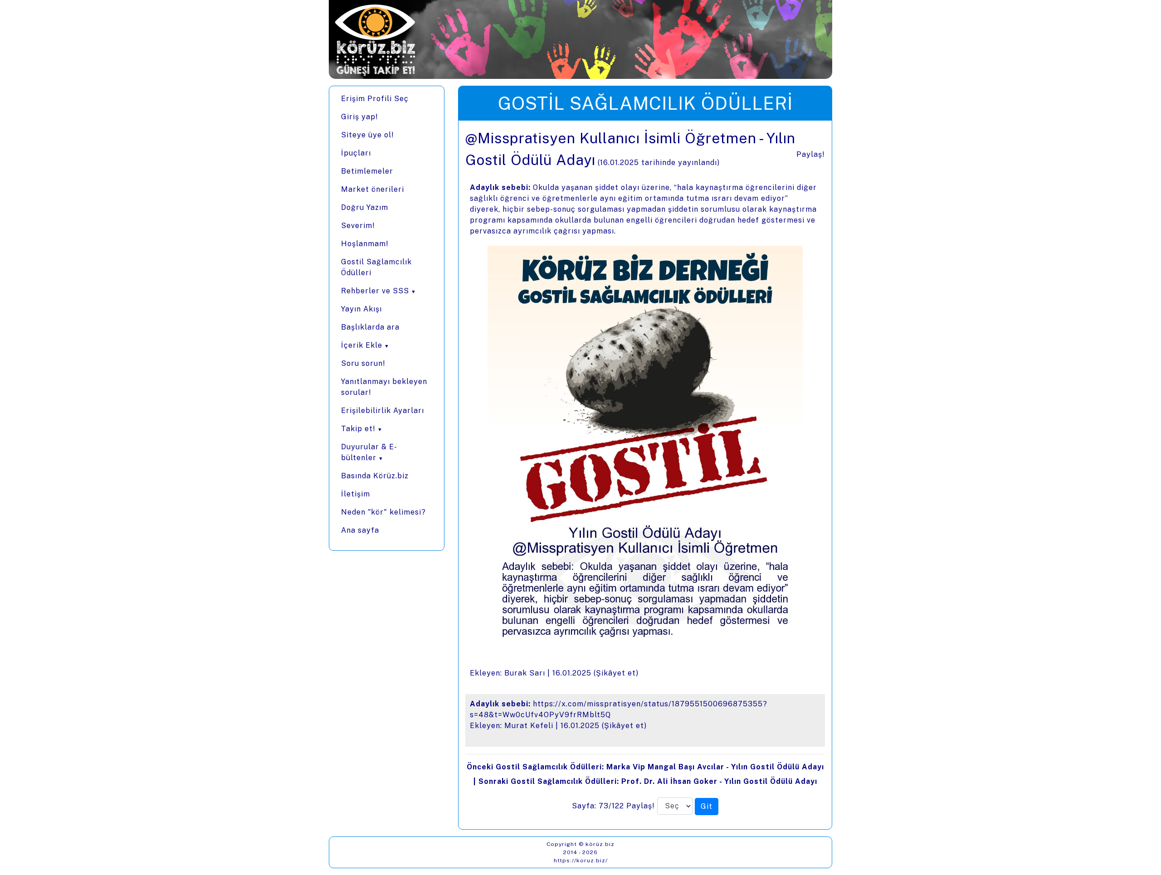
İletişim (355, 494)
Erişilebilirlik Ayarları (382, 410)
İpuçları (356, 153)
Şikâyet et (616, 673)
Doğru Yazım (364, 207)
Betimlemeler (367, 171)
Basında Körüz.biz (375, 476)
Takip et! (358, 428)
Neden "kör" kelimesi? (383, 512)
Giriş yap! (359, 116)
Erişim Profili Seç (375, 98)
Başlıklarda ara (370, 327)
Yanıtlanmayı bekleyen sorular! (384, 387)
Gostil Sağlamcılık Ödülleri (376, 267)
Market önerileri (372, 189)
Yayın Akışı (361, 309)
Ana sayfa (360, 530)
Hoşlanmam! (365, 243)
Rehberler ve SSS (375, 291)
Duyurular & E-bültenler (369, 452)
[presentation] (645, 475)
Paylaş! (810, 154)
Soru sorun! (363, 363)
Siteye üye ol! (367, 135)
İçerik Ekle (361, 345)
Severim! (358, 225)
